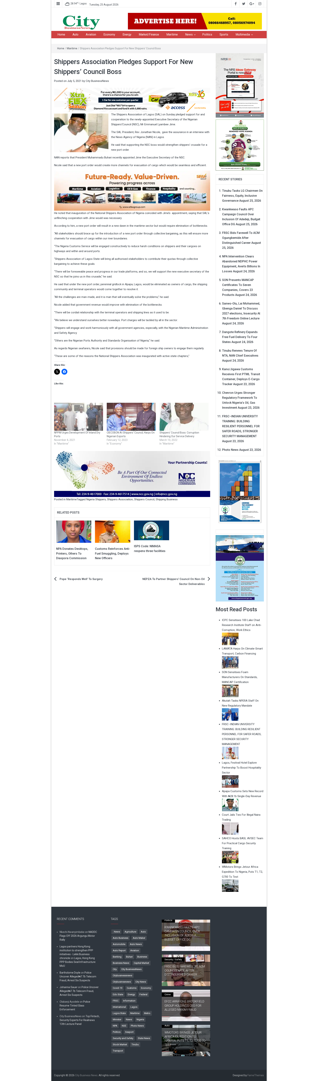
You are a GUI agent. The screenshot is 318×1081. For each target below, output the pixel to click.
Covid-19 (117, 988)
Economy (109, 34)
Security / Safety (173, 959)
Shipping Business (167, 499)
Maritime (172, 34)
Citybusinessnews (122, 975)
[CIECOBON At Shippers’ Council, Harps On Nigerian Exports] (131, 417)
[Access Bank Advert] (132, 99)
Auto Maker (139, 938)
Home (61, 34)
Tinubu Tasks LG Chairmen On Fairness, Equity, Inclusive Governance (242, 195)
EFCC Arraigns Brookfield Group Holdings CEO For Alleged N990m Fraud (184, 1005)
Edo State (118, 994)
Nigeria (140, 1019)
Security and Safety (123, 1038)
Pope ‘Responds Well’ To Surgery (81, 579)
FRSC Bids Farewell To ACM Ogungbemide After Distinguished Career (241, 238)
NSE (124, 1025)
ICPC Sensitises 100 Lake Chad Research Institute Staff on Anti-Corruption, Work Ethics (242, 625)
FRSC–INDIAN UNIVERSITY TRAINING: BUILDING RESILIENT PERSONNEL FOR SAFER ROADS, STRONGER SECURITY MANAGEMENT (241, 426)
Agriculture (130, 931)
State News (144, 1038)
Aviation (91, 34)
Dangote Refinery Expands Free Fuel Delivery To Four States (240, 337)
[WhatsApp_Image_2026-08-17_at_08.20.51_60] (240, 85)
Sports (224, 34)
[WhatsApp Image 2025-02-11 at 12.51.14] (132, 190)
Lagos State (119, 1013)
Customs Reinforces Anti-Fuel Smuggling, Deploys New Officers (112, 553)
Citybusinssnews (122, 981)
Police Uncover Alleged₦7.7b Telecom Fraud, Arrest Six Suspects (78, 976)
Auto (75, 34)
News (189, 34)
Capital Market (141, 963)
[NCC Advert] (132, 473)
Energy (127, 34)
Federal (143, 994)
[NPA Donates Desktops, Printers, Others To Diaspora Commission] (73, 531)
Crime (168, 994)
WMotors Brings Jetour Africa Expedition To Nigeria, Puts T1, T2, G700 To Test (185, 1039)
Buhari (129, 956)
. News (116, 931)
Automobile (119, 944)
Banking (117, 956)
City (115, 969)
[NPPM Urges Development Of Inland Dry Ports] (78, 417)
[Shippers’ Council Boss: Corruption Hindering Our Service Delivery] (184, 417)
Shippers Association (120, 499)
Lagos (133, 1007)
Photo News (230, 450)
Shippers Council (144, 499)
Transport (118, 1050)
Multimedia (243, 34)
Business (142, 956)
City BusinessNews (97, 81)
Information (129, 1000)
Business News (121, 963)
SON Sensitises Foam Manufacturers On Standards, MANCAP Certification (239, 677)
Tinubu (135, 1044)
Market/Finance (149, 34)
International (119, 1007)
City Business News (86, 1075)
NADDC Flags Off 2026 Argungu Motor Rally (78, 935)
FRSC (116, 1000)
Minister (117, 1019)
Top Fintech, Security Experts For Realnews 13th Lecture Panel (80, 1020)
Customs (131, 988)
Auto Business (120, 938)
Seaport (129, 1032)
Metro (147, 1013)
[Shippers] (240, 568)
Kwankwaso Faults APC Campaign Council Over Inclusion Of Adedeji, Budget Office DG (182, 933)
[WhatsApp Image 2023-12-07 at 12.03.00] (240, 491)
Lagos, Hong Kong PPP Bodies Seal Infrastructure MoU (78, 962)
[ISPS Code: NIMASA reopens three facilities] (151, 530)
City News (140, 981)
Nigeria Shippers (96, 499)
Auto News (136, 944)
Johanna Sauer (68, 987)
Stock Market (120, 1044)
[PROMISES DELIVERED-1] (240, 144)
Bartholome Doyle (70, 972)
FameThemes (256, 1075)
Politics (207, 34)
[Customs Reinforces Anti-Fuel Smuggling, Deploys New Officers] (112, 531)
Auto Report (119, 950)
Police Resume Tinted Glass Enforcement (75, 1005)
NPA (115, 1025)
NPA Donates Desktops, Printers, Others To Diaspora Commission (72, 553)
